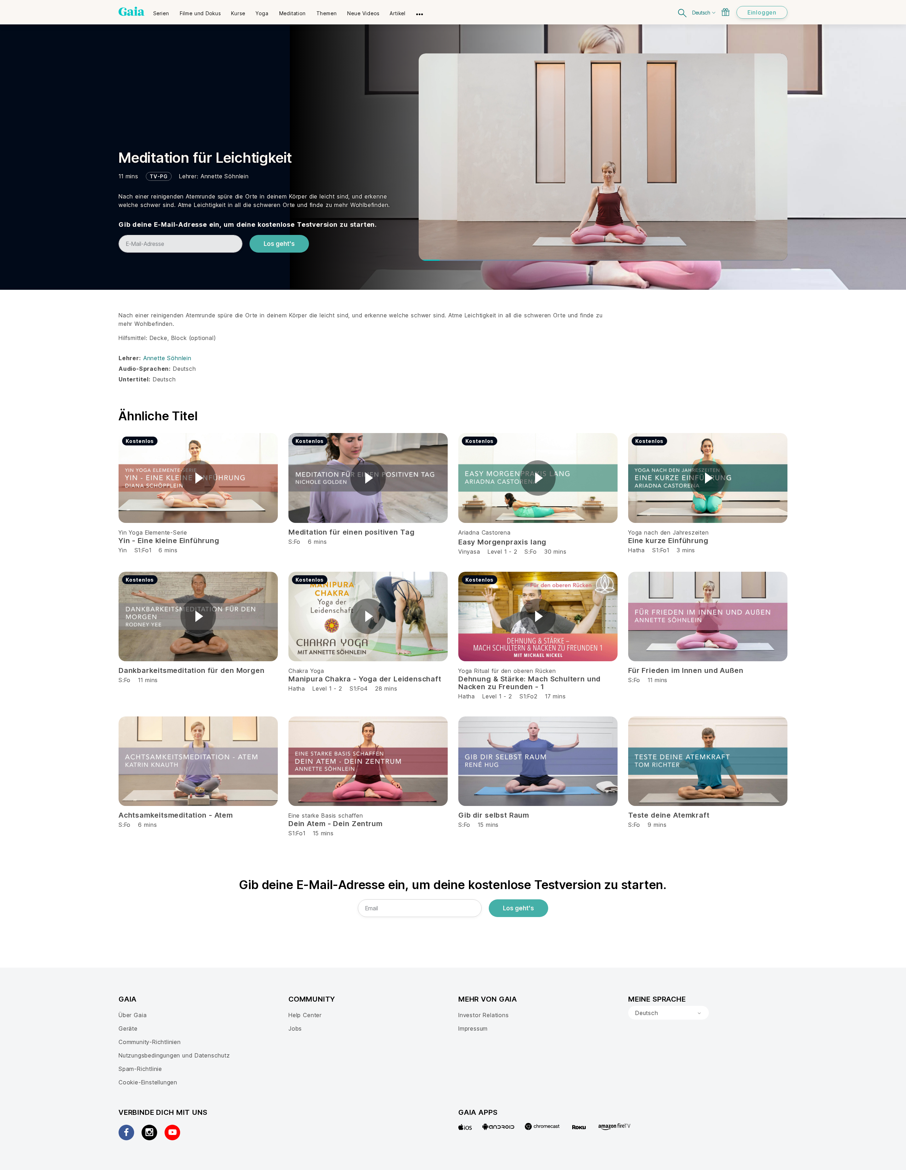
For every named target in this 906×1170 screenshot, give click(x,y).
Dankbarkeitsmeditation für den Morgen (191, 670)
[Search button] (682, 12)
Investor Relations (483, 1015)
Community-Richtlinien (150, 1041)
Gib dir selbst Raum (493, 815)
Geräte (128, 1028)
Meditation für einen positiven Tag (351, 532)
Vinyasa (469, 551)
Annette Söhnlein (225, 176)
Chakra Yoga (306, 670)
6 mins (168, 550)
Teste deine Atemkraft (668, 815)
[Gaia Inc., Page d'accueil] (131, 11)
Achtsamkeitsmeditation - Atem (176, 815)
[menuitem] (161, 11)
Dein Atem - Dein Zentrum (335, 823)
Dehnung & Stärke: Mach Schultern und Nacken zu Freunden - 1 (529, 683)
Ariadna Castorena (484, 532)
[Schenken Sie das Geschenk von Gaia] (725, 12)
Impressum (473, 1028)
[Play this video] (198, 478)
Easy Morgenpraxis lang (502, 542)
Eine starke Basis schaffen (325, 815)
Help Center (305, 1015)
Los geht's (279, 243)
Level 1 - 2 (502, 551)
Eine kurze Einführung (668, 540)
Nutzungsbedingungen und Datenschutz (174, 1055)
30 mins (555, 551)
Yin (123, 550)
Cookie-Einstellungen (148, 1082)
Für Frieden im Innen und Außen (685, 670)
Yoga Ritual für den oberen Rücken (507, 670)
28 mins (386, 688)
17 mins (555, 696)
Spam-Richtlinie (140, 1068)
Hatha (636, 550)
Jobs (295, 1028)
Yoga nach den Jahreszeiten (668, 532)
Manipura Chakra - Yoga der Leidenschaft (364, 679)
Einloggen (761, 12)
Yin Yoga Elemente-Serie (153, 532)
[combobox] (668, 1013)
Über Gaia (133, 1015)
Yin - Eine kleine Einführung (169, 540)
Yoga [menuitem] (262, 13)
